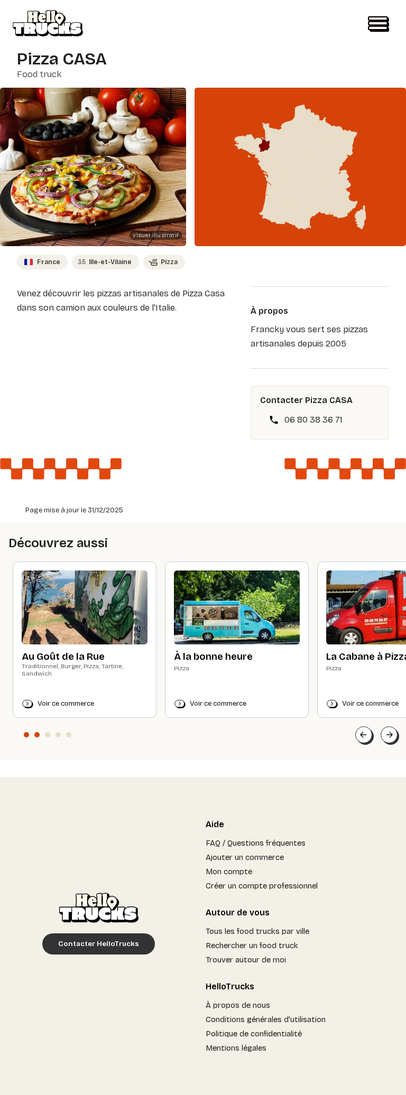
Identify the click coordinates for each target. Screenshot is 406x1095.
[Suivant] (389, 734)
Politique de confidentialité (254, 1033)
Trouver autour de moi (246, 960)
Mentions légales (236, 1048)
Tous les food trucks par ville (257, 931)
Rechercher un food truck (252, 945)
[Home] (48, 24)
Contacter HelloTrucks (98, 944)
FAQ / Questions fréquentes (256, 843)
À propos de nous (238, 1005)
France (48, 262)
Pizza (169, 262)
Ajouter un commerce (245, 857)
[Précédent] (363, 734)
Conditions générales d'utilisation (266, 1019)
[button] (26, 734)
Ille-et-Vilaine (105, 262)
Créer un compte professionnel (262, 886)
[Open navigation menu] (378, 24)
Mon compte (229, 871)
